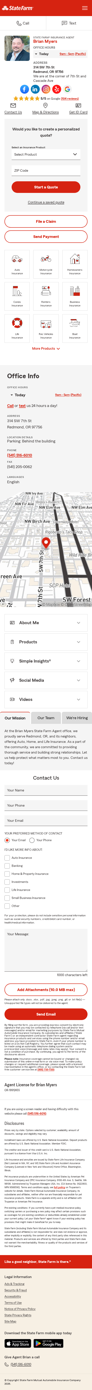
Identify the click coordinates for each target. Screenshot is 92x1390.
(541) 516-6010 (19, 455)
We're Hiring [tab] (77, 718)
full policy (59, 1187)
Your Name (15, 790)
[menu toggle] (84, 8)
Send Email (46, 1014)
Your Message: (18, 934)
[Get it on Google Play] (48, 1343)
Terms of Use (13, 1302)
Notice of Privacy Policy (20, 1309)
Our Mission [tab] (15, 718)
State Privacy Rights (17, 1315)
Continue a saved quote (46, 202)
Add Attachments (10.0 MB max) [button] (46, 990)
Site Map (10, 1321)
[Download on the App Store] (17, 1343)
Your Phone (16, 805)
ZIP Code (21, 170)
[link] (23, 8)
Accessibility (12, 1296)
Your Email (15, 820)
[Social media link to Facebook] (24, 89)
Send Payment (46, 237)
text (22, 406)
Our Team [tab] (46, 718)
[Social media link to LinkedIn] (35, 89)
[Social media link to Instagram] (46, 89)
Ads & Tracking (14, 1284)
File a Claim (46, 221)
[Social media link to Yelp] (56, 89)
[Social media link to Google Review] (67, 89)
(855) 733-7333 (46, 1069)
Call (10, 406)
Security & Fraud (15, 1290)
